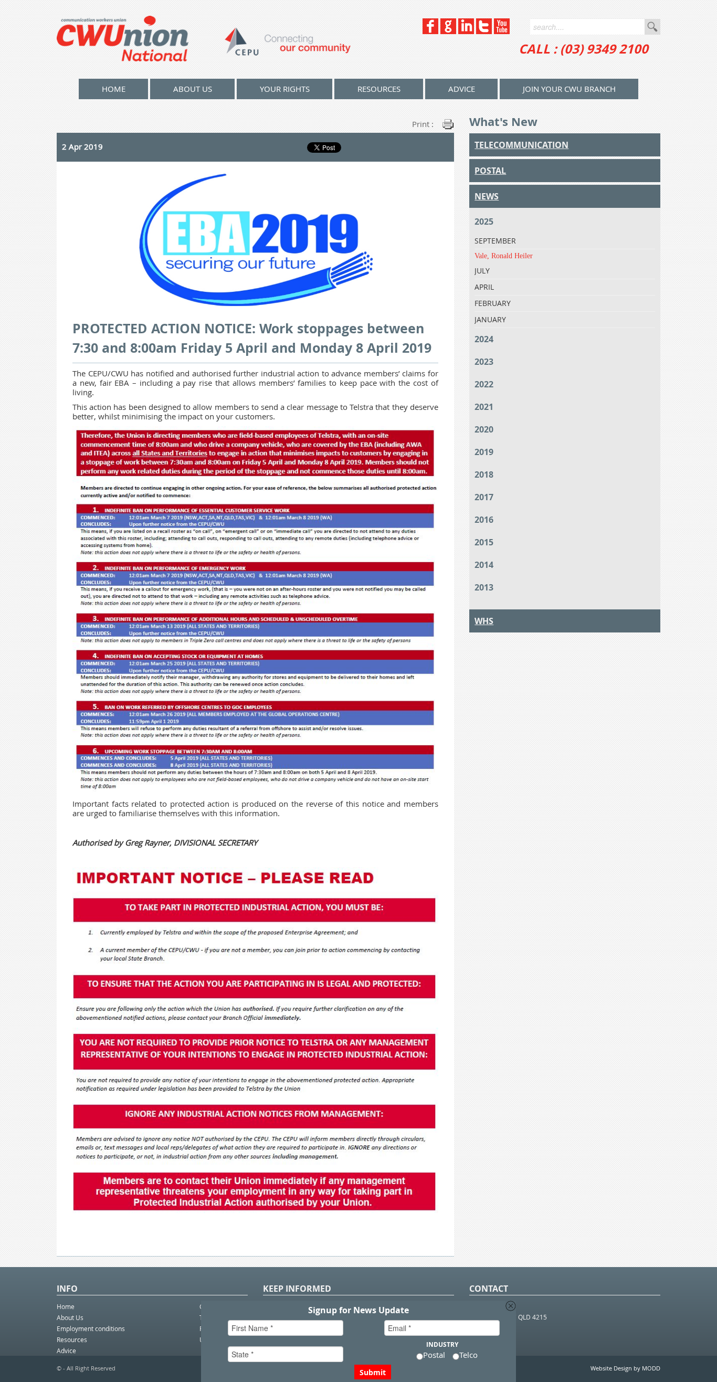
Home (66, 1306)
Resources (378, 88)
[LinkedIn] (466, 31)
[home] (204, 39)
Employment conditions (91, 1328)
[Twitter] (484, 31)
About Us (192, 88)
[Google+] (448, 31)
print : (423, 124)
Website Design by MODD (625, 1368)
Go (652, 27)
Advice (461, 88)
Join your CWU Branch (569, 88)
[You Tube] (502, 31)
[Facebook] (430, 31)
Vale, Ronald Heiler (504, 256)
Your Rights (285, 88)
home (113, 88)
